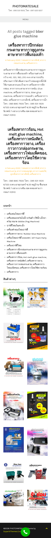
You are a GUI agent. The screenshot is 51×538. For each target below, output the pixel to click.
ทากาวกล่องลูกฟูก (24, 171)
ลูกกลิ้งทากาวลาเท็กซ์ (19, 174)
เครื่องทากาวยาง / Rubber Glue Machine (26, 234)
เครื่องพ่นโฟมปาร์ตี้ (15, 214)
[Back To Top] (47, 528)
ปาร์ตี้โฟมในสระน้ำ (16, 225)
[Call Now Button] (25, 532)
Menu (25, 19)
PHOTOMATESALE (25, 6)
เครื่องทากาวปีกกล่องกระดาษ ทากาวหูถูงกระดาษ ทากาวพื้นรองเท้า (25, 50)
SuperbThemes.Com (12, 531)
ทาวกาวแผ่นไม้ (39, 171)
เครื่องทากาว (31, 63)
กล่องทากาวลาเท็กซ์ (30, 60)
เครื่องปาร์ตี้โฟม (14, 245)
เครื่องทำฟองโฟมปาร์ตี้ (17, 229)
